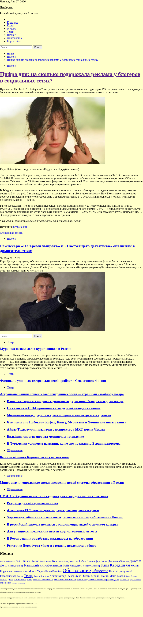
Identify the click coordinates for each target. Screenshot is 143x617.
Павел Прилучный (120, 571)
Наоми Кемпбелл (53, 571)
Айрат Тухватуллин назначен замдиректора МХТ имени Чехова (56, 429)
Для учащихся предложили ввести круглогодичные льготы (52, 531)
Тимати (37, 576)
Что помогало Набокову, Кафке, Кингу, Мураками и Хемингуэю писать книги (66, 422)
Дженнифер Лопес (97, 561)
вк (136, 576)
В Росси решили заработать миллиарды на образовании (50, 538)
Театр (10, 31)
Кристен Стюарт (21, 571)
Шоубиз (11, 34)
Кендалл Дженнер (91, 566)
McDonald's (10, 561)
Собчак (20, 576)
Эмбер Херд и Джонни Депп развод (103, 575)
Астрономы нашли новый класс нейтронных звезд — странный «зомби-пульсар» (62, 394)
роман (14, 583)
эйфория (21, 583)
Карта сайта (14, 41)
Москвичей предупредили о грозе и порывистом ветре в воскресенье (59, 415)
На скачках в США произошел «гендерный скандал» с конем (53, 408)
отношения (5, 583)
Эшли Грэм (130, 576)
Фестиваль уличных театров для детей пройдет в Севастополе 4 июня (53, 380)
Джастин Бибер (77, 561)
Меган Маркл (36, 571)
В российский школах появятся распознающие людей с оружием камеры (62, 524)
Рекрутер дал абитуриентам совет (32, 503)
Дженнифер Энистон (118, 561)
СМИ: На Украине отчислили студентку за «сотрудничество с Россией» (54, 496)
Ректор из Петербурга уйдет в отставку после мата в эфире (51, 545)
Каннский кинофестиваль (43, 565)
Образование (14, 37)
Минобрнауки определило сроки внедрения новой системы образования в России (62, 482)
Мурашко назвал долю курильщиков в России (35, 349)
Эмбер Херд (74, 575)
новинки (124, 579)
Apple (2, 561)
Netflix (19, 561)
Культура (12, 22)
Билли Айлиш (45, 561)
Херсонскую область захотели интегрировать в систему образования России (65, 517)
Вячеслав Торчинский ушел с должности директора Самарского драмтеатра (65, 401)
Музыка (11, 28)
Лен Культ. (6, 7)
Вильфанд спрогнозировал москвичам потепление (45, 436)
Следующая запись (11, 232)
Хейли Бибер (58, 576)
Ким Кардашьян (115, 565)
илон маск (20, 579)
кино (29, 579)
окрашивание (135, 580)
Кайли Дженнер (15, 566)
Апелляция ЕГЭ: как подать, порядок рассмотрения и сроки (53, 510)
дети (10, 579)
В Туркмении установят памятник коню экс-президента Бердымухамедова (64, 443)
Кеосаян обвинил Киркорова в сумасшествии (34, 457)
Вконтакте (58, 561)
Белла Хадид (31, 561)
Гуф (66, 561)
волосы (3, 579)
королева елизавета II (43, 579)
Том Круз (45, 576)
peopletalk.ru (20, 226)
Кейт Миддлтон (72, 565)
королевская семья (65, 579)
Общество (100, 571)
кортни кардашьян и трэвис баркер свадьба (98, 579)
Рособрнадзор (8, 575)
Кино (10, 25)
